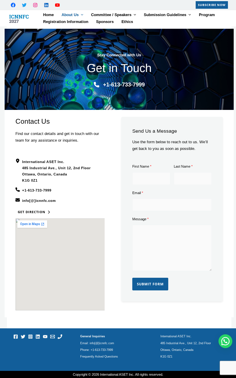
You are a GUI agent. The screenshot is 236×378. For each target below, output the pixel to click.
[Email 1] (52, 336)
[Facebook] (15, 336)
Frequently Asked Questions (99, 356)
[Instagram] (30, 336)
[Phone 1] (60, 336)
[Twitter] (23, 336)
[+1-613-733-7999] (119, 84)
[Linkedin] (37, 336)
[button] (212, 5)
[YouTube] (45, 336)
